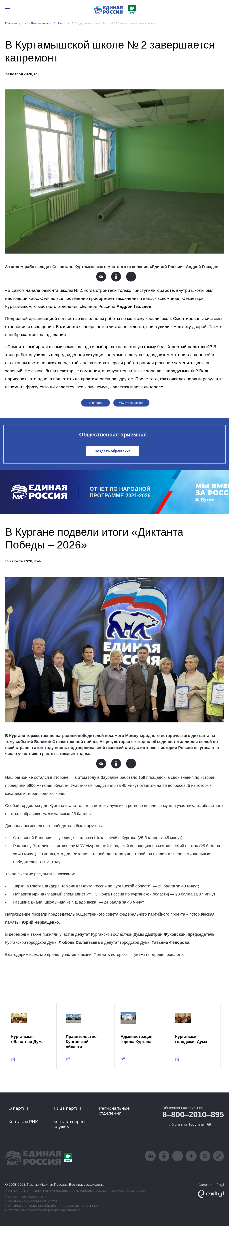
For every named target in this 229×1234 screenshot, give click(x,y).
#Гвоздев (95, 402)
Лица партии (67, 1108)
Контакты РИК (23, 1121)
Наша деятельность (36, 23)
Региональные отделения (114, 1111)
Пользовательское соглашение (30, 1197)
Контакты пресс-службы (71, 1124)
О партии (18, 1108)
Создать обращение (113, 451)
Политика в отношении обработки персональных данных (51, 1206)
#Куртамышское (131, 402)
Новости (63, 23)
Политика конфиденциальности (31, 1201)
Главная (11, 23)
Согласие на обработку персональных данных (42, 1210)
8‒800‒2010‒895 (193, 1114)
